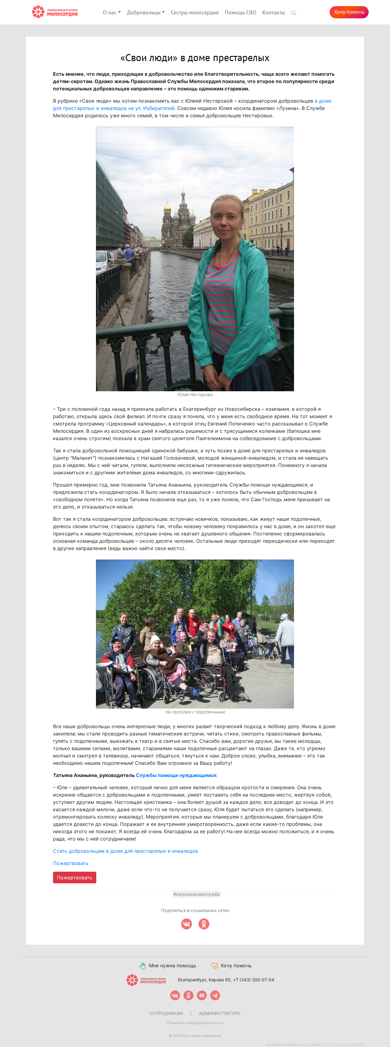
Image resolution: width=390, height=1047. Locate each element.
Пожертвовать (70, 863)
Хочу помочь (349, 12)
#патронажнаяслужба (196, 894)
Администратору (220, 1013)
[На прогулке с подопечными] (195, 634)
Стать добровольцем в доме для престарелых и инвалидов (125, 851)
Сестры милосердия (195, 12)
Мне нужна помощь (172, 965)
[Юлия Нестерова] (195, 259)
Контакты (273, 12)
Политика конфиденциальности (195, 1022)
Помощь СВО (240, 12)
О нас (109, 12)
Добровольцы (144, 12)
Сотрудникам (166, 1013)
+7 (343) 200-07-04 (253, 979)
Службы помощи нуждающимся (176, 775)
